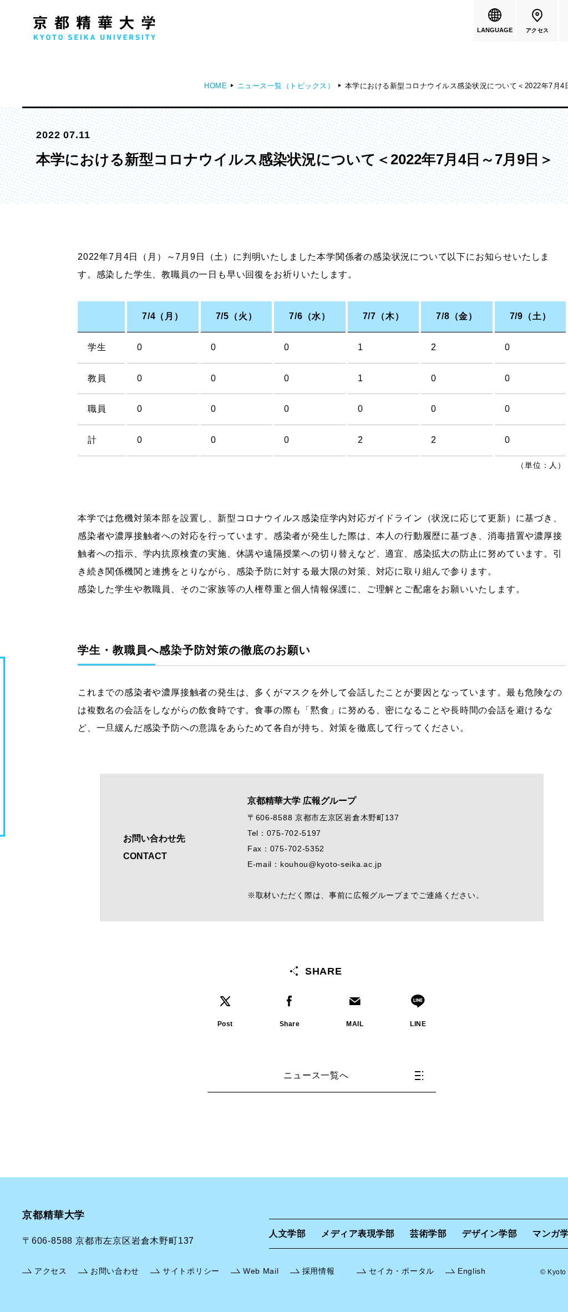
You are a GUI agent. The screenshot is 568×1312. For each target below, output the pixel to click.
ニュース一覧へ (316, 1075)
